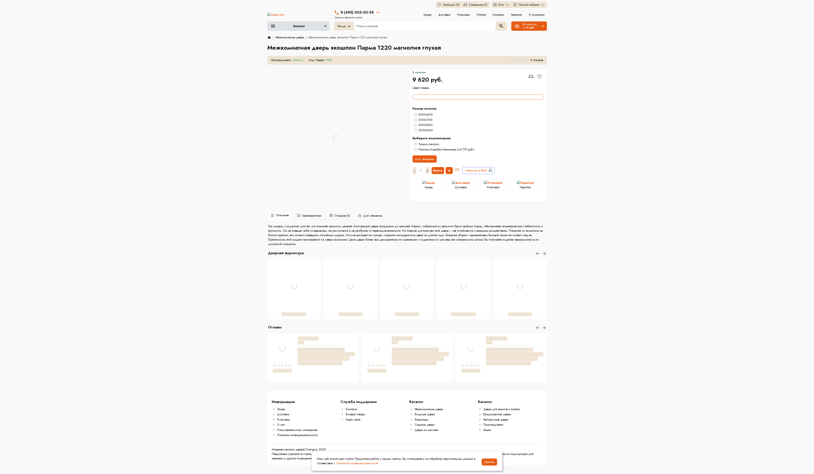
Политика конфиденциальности (297, 435)
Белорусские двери (495, 419)
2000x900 (425, 130)
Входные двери (425, 414)
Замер (427, 15)
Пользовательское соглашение (297, 430)
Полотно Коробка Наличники (446, 149)
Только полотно (428, 144)
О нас (281, 424)
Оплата (481, 15)
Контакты (498, 15)
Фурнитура (421, 419)
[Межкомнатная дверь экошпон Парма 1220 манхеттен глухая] (478, 101)
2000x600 (425, 114)
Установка (463, 15)
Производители (493, 424)
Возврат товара (355, 414)
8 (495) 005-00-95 (357, 12)
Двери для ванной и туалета (501, 409)
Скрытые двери (424, 424)
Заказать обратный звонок (348, 17)
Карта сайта (353, 419)
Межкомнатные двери (429, 409)
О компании (537, 15)
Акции (487, 430)
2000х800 (425, 125)
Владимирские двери (497, 414)
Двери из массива (426, 430)
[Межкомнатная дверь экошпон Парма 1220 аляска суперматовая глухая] (478, 92)
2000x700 (425, 120)
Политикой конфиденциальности (357, 463)
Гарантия (516, 15)
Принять (489, 462)
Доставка (444, 15)
